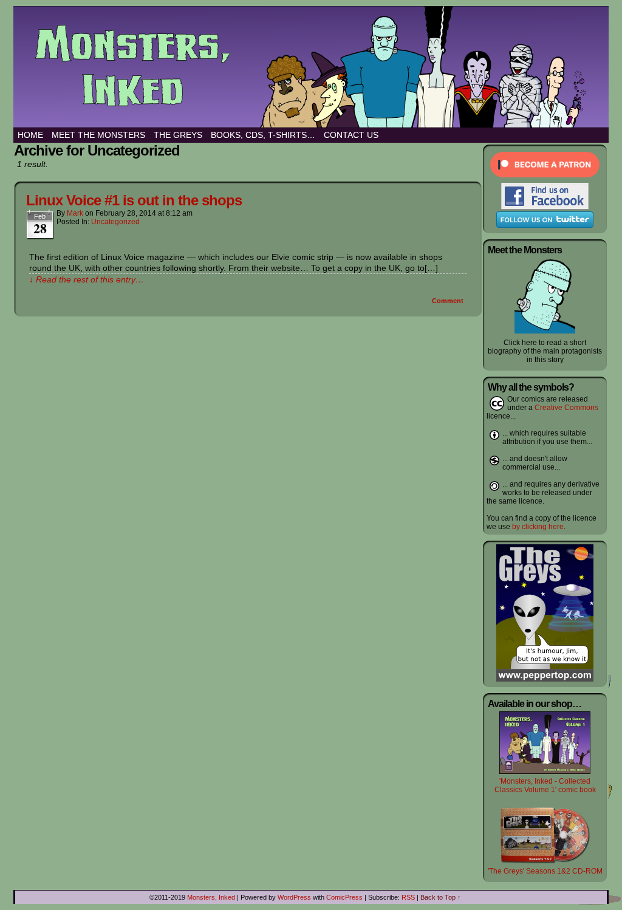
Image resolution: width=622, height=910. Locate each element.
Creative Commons (566, 407)
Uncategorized (115, 221)
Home (30, 135)
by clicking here (538, 526)
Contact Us (351, 135)
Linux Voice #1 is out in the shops (134, 200)
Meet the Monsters (98, 135)
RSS (408, 897)
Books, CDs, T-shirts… (263, 135)
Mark (75, 213)
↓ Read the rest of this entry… (86, 279)
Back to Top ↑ (440, 897)
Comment (448, 300)
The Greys (178, 135)
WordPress (294, 897)
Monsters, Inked (211, 897)
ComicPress (344, 897)
